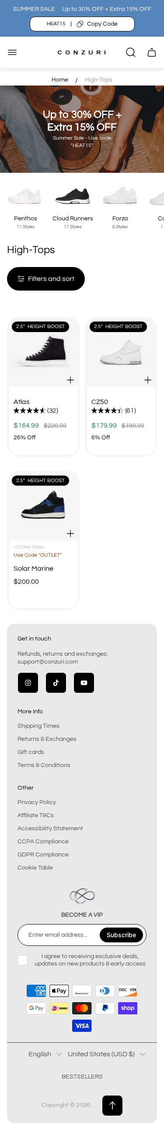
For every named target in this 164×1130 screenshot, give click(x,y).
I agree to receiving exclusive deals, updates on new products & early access (90, 959)
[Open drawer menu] (12, 52)
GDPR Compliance (43, 855)
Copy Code (102, 24)
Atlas (22, 401)
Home (60, 80)
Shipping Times (38, 726)
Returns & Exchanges (47, 739)
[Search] (130, 52)
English (39, 1054)
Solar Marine (33, 568)
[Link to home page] (82, 896)
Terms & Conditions (43, 765)
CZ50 (99, 401)
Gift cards (30, 752)
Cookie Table (35, 868)
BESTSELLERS (82, 1077)
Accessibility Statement (50, 828)
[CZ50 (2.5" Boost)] (121, 353)
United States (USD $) (101, 1054)
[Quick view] (70, 380)
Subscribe (121, 934)
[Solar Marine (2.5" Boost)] (43, 507)
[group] (36, 411)
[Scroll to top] (112, 1105)
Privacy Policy (36, 802)
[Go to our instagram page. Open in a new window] (27, 682)
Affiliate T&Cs (35, 815)
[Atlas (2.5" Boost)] (43, 353)
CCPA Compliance (43, 842)
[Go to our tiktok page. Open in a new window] (55, 682)
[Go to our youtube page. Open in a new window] (83, 682)
